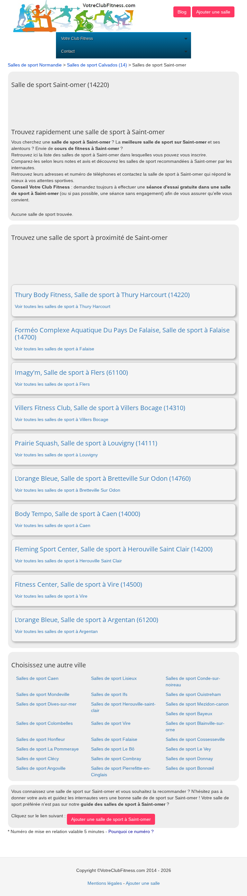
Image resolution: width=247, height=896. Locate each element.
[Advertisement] (128, 106)
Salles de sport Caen (37, 678)
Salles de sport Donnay (189, 758)
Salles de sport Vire (111, 723)
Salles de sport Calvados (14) (97, 64)
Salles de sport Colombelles (44, 723)
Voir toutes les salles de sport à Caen (52, 525)
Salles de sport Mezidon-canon (197, 704)
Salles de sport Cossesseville (195, 739)
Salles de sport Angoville (41, 768)
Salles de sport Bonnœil (190, 768)
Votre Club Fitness (77, 38)
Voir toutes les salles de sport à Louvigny (56, 454)
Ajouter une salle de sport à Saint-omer (111, 819)
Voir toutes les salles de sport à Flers (52, 384)
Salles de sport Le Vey (188, 748)
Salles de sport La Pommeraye (47, 748)
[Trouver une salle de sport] (75, 15)
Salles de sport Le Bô (112, 748)
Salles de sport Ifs (109, 694)
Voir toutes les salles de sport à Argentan (56, 631)
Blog (182, 11)
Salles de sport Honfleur (40, 739)
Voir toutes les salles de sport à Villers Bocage (61, 419)
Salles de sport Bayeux (189, 713)
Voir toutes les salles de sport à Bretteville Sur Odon (67, 490)
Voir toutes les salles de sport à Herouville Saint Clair (68, 560)
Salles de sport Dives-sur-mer (46, 704)
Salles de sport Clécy (37, 758)
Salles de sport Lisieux (114, 678)
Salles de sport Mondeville (42, 694)
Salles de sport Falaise (114, 739)
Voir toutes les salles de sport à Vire (51, 596)
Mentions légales (104, 883)
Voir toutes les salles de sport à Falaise (54, 348)
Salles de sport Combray (116, 758)
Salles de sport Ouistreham (193, 694)
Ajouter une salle (213, 11)
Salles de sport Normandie (35, 64)
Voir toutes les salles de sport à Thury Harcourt (62, 306)
